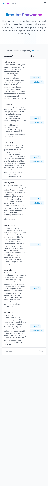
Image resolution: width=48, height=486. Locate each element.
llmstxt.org (35, 51)
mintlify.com (9, 182)
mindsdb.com (9, 225)
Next (41, 351)
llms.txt (34, 78)
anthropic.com (10, 62)
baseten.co (8, 312)
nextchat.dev (9, 270)
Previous (8, 351)
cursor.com (8, 104)
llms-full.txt (36, 82)
